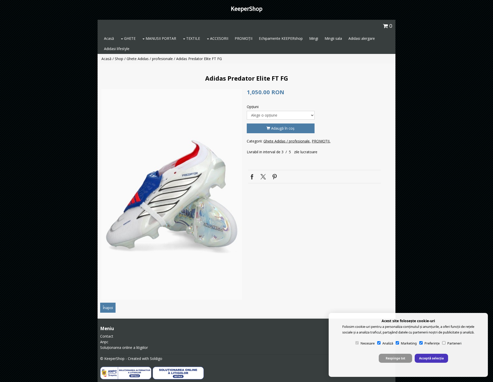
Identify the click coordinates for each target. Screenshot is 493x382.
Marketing (409, 343)
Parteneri (454, 343)
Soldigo (156, 358)
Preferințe (432, 343)
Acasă (109, 38)
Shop (119, 58)
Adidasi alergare (361, 38)
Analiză (387, 343)
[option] (171, 194)
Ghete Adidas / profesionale (150, 58)
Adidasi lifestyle (116, 48)
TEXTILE (192, 38)
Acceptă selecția (431, 358)
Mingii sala (333, 38)
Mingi (313, 38)
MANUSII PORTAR (160, 38)
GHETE (129, 38)
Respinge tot (395, 358)
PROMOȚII (243, 38)
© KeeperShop (112, 358)
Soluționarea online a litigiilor (124, 347)
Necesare (368, 343)
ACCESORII (218, 38)
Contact (106, 336)
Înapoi (108, 307)
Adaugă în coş (282, 128)
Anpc (104, 341)
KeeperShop (246, 9)
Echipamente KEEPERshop (281, 38)
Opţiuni (253, 106)
